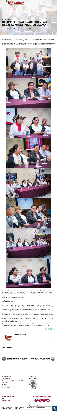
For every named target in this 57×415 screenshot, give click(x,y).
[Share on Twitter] (49, 329)
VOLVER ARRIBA (17, 408)
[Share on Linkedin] (51, 329)
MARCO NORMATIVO (30, 407)
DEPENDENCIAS (9, 407)
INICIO (3, 407)
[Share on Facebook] (46, 329)
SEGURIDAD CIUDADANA (40, 407)
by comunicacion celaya (20, 28)
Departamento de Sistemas (51, 410)
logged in (9, 349)
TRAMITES (16, 407)
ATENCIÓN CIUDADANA (6, 408)
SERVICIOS (22, 407)
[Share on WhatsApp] (53, 329)
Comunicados (7, 19)
